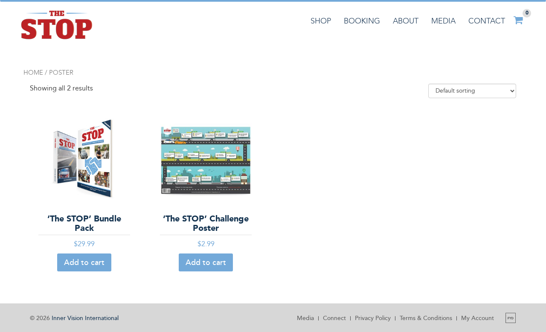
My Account (477, 318)
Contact (486, 21)
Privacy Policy (373, 318)
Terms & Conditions (426, 318)
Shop (321, 21)
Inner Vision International (85, 318)
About (405, 21)
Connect (334, 318)
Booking (362, 21)
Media (443, 21)
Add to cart (84, 262)
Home (33, 72)
